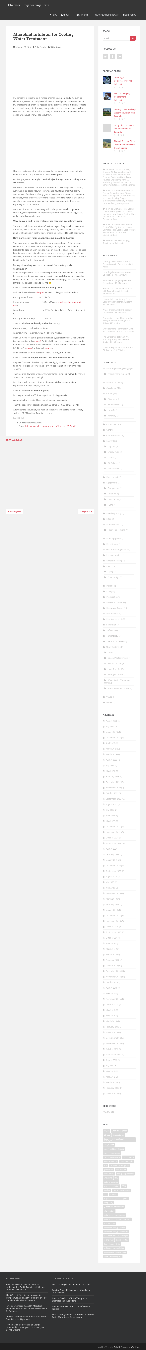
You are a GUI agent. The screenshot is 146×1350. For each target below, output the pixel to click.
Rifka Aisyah (40, 47)
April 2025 (110, 743)
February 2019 (112, 904)
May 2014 (110, 1010)
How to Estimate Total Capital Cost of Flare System (118, 210)
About (66, 15)
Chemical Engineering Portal (29, 5)
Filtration (112, 493)
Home (54, 15)
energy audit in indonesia (114, 1149)
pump (125, 1198)
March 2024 (111, 754)
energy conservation (112, 1153)
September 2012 (113, 1054)
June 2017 (110, 943)
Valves (109, 696)
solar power (108, 1240)
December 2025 (113, 737)
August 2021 (111, 848)
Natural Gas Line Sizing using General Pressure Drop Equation (124, 144)
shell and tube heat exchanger (116, 1236)
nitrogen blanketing (111, 1186)
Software (110, 630)
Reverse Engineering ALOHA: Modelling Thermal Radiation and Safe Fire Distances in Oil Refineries (119, 182)
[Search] (133, 38)
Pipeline (109, 585)
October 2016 (112, 982)
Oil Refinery (113, 463)
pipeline (107, 1190)
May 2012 (110, 1071)
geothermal (108, 1169)
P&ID (108, 566)
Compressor (112, 424)
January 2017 (112, 965)
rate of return (109, 1211)
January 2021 (112, 860)
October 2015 (112, 1004)
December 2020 (113, 865)
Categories (83, 15)
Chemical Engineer (119, 1131)
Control (109, 429)
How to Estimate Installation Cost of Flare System (117, 226)
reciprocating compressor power (117, 1219)
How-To (111, 410)
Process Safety (113, 597)
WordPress (135, 1347)
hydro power (109, 1173)
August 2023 (111, 759)
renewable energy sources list (116, 1231)
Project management (117, 374)
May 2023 (110, 771)
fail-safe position (110, 1161)
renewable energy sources (114, 1227)
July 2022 (110, 810)
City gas (107, 1135)
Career (109, 393)
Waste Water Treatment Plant (117, 681)
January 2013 (112, 1032)
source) (37, 341)
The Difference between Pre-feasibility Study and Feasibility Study (116, 339)
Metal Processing (114, 560)
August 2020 (111, 876)
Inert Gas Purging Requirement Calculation (122, 97)
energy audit (109, 1145)
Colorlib (117, 1347)
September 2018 (113, 932)
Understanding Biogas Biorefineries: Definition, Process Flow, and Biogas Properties (118, 201)
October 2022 (112, 793)
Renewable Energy (114, 608)
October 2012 (112, 1049)
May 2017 (110, 949)
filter (105, 1165)
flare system (124, 1165)
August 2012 (111, 1060)
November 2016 (113, 976)
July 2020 (110, 882)
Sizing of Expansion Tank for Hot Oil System (118, 348)
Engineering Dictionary (107, 15)
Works (109, 702)
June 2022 (110, 815)
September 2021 (113, 843)
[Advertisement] (50, 73)
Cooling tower (118, 1135)
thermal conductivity (112, 1244)
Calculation (111, 388)
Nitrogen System (115, 674)
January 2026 (112, 732)
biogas (106, 1131)
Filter (108, 519)
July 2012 (110, 1065)
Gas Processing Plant (116, 549)
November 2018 (113, 921)
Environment (112, 477)
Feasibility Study (113, 513)
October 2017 (112, 937)
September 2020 (113, 871)
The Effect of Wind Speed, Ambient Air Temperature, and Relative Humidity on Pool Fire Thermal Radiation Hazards (117, 173)
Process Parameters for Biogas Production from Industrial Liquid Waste (26, 1317)
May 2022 (110, 821)
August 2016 (111, 987)
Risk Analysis (112, 613)
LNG (110, 457)
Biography (112, 399)
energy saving (128, 1157)
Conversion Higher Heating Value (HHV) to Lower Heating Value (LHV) (118, 320)
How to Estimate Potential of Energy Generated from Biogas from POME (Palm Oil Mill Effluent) (119, 193)
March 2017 (111, 954)
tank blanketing (122, 1240)
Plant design (113, 577)
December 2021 (113, 826)
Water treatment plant (112, 1256)
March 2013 (111, 1021)
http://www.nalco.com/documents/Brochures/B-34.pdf (50, 426)
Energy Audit (113, 452)
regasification (109, 1223)
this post (40, 292)
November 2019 (113, 893)
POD (105, 1194)
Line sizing (108, 1178)
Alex (108, 240)
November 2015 (113, 999)
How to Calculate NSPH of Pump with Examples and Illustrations (118, 289)
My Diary (112, 415)
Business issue (113, 382)
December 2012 (113, 1037)
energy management (112, 1157)
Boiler (110, 652)
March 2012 (111, 1082)
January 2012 (112, 1093)
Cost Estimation (113, 435)
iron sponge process (125, 1173)
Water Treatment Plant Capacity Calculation (117, 311)
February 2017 (112, 960)
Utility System (56, 47)
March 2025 (111, 748)
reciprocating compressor (114, 1215)
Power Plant (113, 468)
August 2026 (111, 721)
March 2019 (111, 898)
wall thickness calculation (114, 1248)
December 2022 (113, 782)
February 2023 (112, 776)
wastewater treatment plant (115, 1252)
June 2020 (110, 887)
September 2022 (113, 798)
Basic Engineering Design (118, 368)
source (29, 348)
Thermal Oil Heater (115, 641)
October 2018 (112, 926)
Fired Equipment (113, 538)
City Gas (111, 446)
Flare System (112, 544)
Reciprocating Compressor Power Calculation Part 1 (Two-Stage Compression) (73, 1315)
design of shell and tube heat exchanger (115, 1140)
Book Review (114, 404)
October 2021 (112, 837)
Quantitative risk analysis (114, 1207)
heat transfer (121, 1169)
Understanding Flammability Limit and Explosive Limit (118, 330)
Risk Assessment (114, 619)
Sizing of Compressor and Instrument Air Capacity (124, 128)
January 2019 (112, 910)
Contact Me (130, 15)
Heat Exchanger (115, 499)
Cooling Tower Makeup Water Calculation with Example (125, 112)
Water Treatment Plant (118, 688)
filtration (113, 1165)
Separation (111, 624)
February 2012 (112, 1088)
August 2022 (111, 804)
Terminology (112, 635)
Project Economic (114, 602)
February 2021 (112, 854)
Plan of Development (121, 1190)
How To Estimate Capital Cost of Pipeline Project (71, 1307)
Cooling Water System (118, 658)
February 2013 (112, 1026)
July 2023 (110, 765)
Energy (109, 441)
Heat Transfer (114, 669)
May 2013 (110, 1015)
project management (112, 1198)
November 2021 (113, 832)
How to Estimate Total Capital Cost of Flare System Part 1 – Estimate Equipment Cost (119, 215)
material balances (111, 1182)
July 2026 (110, 726)
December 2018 (113, 915)
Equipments (111, 482)
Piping (110, 571)
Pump (110, 504)
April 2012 (110, 1076)
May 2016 (110, 993)
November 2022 (113, 787)
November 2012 (113, 1043)
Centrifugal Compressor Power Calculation (123, 81)
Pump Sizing (108, 1202)
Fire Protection (113, 524)
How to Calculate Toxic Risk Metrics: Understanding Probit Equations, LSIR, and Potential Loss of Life (25, 1287)
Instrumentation (113, 555)
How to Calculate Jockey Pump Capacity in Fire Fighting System (117, 300)
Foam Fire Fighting (116, 530)
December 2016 (113, 971)
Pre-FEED (113, 1194)
